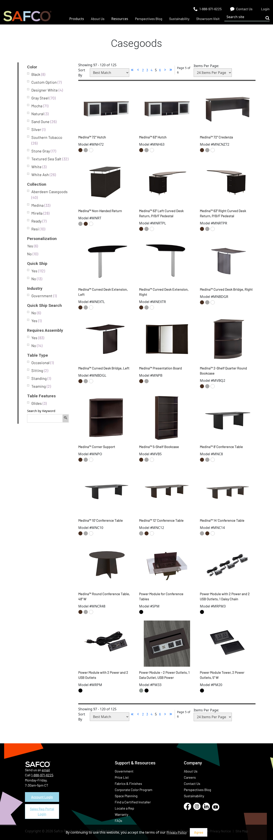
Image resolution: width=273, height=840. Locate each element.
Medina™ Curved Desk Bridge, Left (103, 368)
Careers (190, 777)
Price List (122, 777)
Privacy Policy (177, 832)
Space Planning (126, 796)
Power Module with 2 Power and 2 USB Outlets (103, 674)
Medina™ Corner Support (96, 447)
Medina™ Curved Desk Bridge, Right (226, 289)
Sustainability (194, 796)
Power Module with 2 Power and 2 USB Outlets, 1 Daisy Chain (225, 596)
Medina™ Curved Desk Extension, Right (164, 291)
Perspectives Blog (197, 790)
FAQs (118, 820)
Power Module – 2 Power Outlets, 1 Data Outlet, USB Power (164, 674)
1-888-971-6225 (42, 775)
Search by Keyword (41, 411)
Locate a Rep (124, 808)
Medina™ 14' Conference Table (222, 520)
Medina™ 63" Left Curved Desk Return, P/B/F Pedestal (161, 213)
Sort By (81, 73)
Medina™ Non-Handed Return (100, 211)
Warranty (121, 814)
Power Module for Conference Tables (161, 596)
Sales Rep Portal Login (42, 811)
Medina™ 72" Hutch (92, 137)
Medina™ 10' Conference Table (100, 520)
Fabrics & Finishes (128, 783)
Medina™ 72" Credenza (216, 137)
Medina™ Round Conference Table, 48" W (104, 596)
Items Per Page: (206, 65)
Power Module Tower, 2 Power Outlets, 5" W (222, 674)
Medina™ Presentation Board (160, 368)
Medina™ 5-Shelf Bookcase (159, 447)
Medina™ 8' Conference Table (221, 447)
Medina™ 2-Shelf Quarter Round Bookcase (223, 370)
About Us (190, 771)
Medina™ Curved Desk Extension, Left (103, 291)
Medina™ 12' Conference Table (161, 520)
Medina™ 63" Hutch (153, 137)
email (46, 770)
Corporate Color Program (133, 790)
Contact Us (192, 783)
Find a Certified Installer (133, 802)
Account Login (42, 797)
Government (124, 771)
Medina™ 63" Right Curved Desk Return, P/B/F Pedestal (223, 213)
